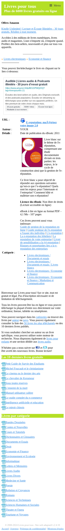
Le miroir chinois (15, 407)
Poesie (9, 485)
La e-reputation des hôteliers (35, 236)
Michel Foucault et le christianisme (25, 368)
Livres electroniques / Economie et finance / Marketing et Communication (44, 280)
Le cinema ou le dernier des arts (23, 373)
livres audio (44, 341)
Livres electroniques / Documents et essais (38, 257)
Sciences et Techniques (18, 500)
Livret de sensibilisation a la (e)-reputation (40, 241)
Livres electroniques (15, 58)
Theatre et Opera (15, 509)
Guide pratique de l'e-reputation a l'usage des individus (41, 231)
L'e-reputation (54, 233)
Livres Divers (13, 475)
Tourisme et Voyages (17, 514)
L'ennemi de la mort (16, 387)
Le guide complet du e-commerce (24, 397)
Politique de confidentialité (33, 529)
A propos (14, 529)
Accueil (5, 529)
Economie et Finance (17, 451)
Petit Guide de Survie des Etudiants (25, 363)
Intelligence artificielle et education (25, 402)
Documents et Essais (17, 441)
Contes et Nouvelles (17, 427)
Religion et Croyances (18, 490)
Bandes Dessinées (15, 422)
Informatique (13, 461)
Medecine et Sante (16, 480)
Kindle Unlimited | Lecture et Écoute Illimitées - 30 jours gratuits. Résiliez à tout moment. (32, 30)
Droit (8, 446)
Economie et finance (40, 58)
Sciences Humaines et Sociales (22, 504)
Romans (10, 495)
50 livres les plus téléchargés (39, 323)
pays (25, 320)
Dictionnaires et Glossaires (20, 436)
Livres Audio (13, 470)
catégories (41, 317)
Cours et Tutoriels (15, 432)
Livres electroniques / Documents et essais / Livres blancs (42, 264)
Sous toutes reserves (17, 383)
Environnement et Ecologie (20, 456)
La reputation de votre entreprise (38, 238)
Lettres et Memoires (16, 466)
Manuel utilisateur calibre (19, 392)
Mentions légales (55, 529)
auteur (15, 320)
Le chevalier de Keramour (20, 378)
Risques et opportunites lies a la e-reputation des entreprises (38, 247)
